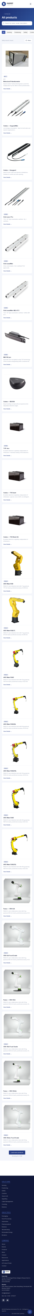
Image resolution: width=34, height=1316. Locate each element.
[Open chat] (29, 1312)
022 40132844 (6, 1290)
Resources (5, 1257)
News (3, 1252)
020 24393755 (6, 1281)
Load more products (17, 1152)
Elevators (4, 1235)
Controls (4, 1193)
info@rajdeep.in (6, 1293)
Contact (4, 1266)
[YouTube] (7, 1300)
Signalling (4, 1198)
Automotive (5, 1221)
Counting (4, 1204)
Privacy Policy (5, 1313)
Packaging (5, 1216)
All (3, 32)
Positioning (18, 32)
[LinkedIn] (3, 1300)
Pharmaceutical (6, 1224)
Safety (25, 32)
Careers (4, 1255)
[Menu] (30, 4)
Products (4, 1249)
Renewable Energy (7, 1232)
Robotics (4, 1207)
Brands (4, 1247)
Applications (5, 1260)
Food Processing (6, 1218)
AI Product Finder (7, 1263)
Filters (29, 40)
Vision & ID (5, 1196)
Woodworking (6, 1229)
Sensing (9, 32)
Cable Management (7, 1201)
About (3, 1244)
